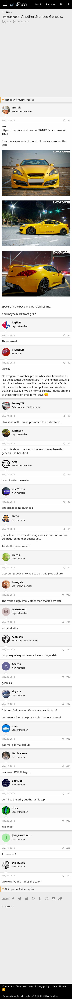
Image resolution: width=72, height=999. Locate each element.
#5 (69, 443)
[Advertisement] (36, 61)
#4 (69, 416)
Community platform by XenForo (30, 996)
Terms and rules (24, 986)
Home (62, 986)
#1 (69, 120)
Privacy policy (42, 986)
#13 (68, 676)
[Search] (67, 4)
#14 (68, 704)
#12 (68, 649)
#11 (68, 622)
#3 (69, 362)
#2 (69, 335)
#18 (68, 820)
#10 (68, 594)
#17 (68, 793)
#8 (69, 529)
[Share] (64, 121)
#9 (69, 567)
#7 (69, 501)
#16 (68, 766)
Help (54, 986)
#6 (69, 474)
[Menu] (5, 4)
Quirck (7, 21)
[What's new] (60, 4)
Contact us (8, 986)
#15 (68, 738)
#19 (68, 848)
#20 (68, 875)
